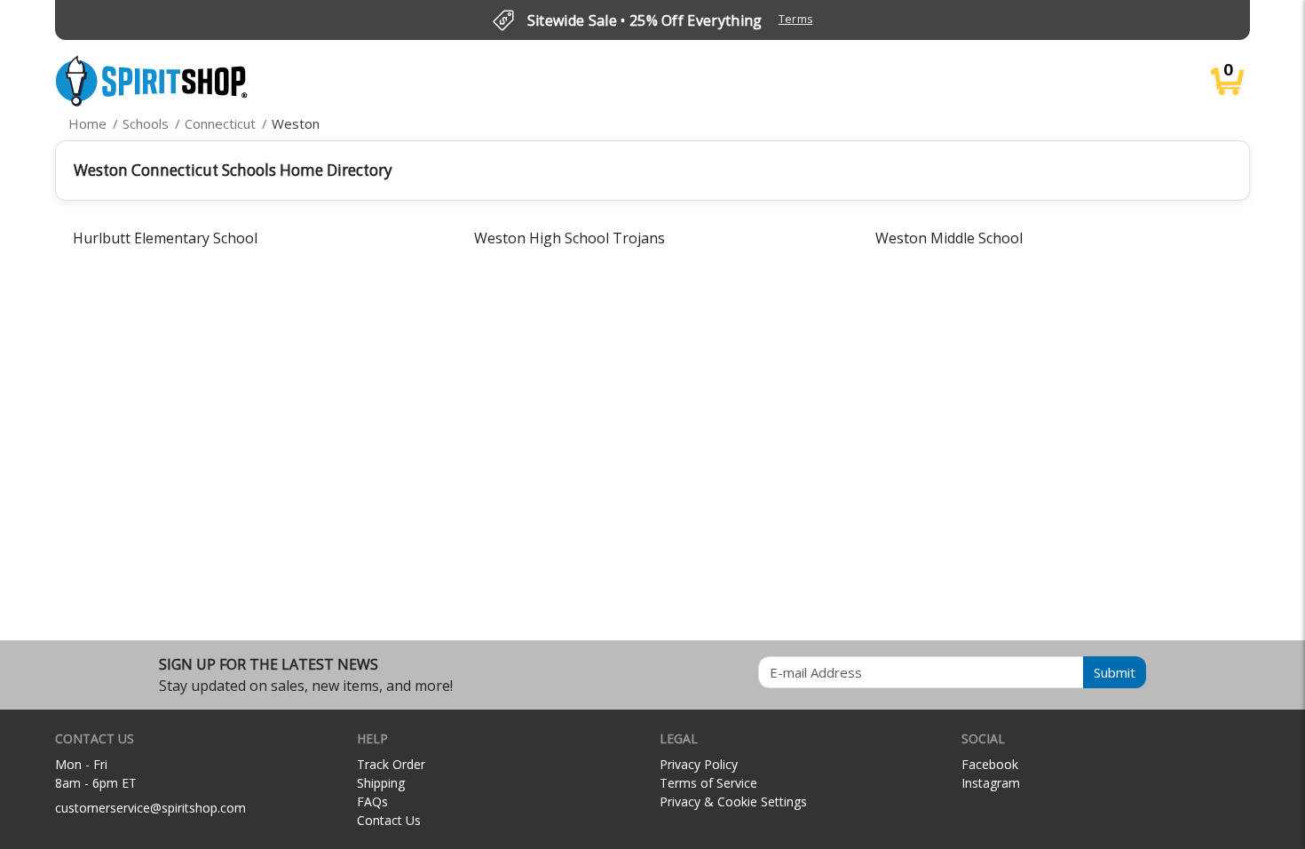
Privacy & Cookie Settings (733, 801)
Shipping (381, 782)
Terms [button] (796, 19)
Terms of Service (708, 782)
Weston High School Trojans (569, 238)
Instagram (990, 782)
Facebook (989, 764)
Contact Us (389, 820)
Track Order (391, 764)
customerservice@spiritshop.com (150, 807)
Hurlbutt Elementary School (165, 238)
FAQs (372, 801)
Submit (1114, 672)
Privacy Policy (699, 764)
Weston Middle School (949, 238)
